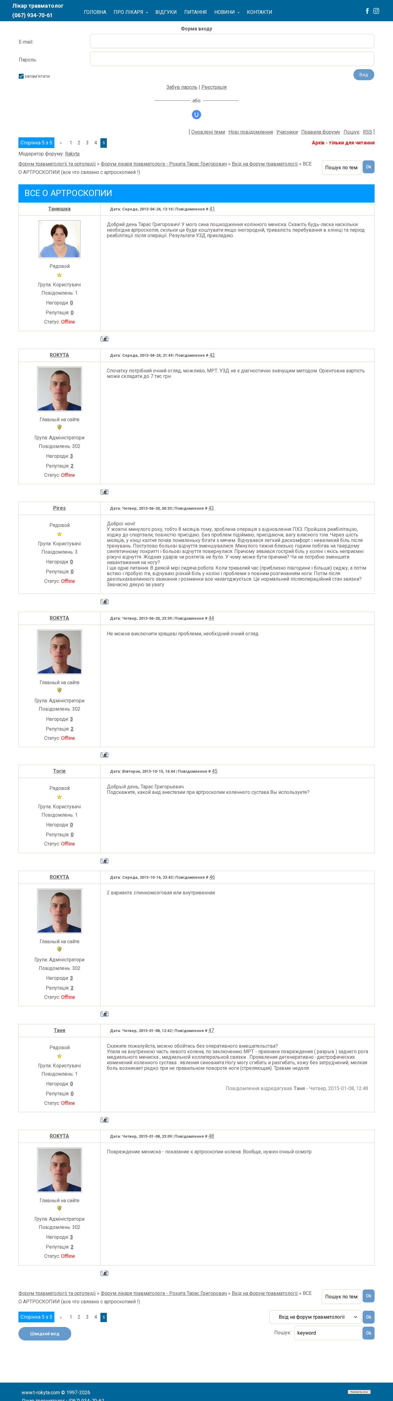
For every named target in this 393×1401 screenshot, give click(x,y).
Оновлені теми (208, 132)
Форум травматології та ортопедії (57, 164)
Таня (59, 1030)
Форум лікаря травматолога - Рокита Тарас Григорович (164, 164)
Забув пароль (181, 87)
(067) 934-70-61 (32, 15)
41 (212, 209)
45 (214, 771)
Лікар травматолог (38, 5)
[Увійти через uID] (196, 114)
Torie (59, 771)
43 (211, 508)
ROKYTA (59, 355)
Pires (59, 508)
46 (212, 877)
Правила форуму (320, 132)
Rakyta (72, 154)
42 (212, 355)
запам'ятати (37, 76)
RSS (367, 132)
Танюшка (59, 209)
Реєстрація (214, 87)
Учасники (287, 132)
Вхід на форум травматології (265, 164)
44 (211, 618)
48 (211, 1136)
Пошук (352, 132)
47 (211, 1030)
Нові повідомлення (250, 132)
